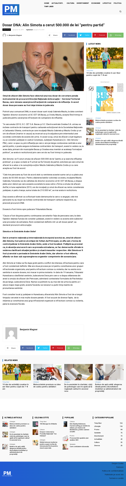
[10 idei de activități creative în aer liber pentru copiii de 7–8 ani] (104, 58)
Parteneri (120, 467)
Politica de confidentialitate (113, 471)
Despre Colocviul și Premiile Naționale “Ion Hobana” (48, 434)
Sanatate (72, 444)
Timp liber (89, 70)
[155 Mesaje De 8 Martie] (35, 424)
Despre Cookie (118, 463)
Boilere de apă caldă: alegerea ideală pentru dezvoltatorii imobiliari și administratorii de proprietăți (109, 142)
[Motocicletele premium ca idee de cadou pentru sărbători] (90, 121)
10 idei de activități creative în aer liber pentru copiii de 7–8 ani (103, 74)
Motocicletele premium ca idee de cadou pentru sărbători (108, 121)
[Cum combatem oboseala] (65, 447)
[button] (120, 11)
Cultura (42, 429)
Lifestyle (98, 118)
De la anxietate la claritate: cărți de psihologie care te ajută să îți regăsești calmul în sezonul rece (108, 132)
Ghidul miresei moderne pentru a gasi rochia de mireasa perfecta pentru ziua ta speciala (49, 445)
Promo (72, 435)
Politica (6, 29)
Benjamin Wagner (15, 35)
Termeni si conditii (116, 478)
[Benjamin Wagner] (4, 35)
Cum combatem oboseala (79, 446)
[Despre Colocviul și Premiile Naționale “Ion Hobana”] (35, 432)
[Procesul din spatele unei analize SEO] (65, 438)
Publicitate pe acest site (114, 474)
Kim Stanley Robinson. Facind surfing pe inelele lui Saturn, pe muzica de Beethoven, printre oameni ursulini (80, 427)
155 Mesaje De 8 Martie (48, 424)
